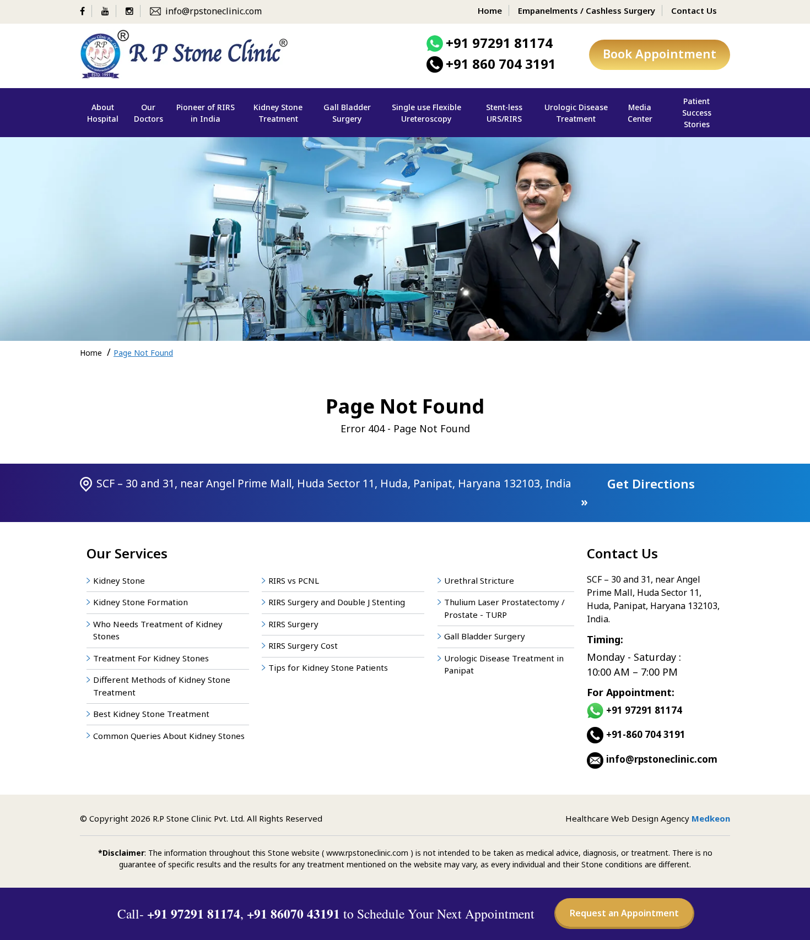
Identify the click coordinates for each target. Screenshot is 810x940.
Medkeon (711, 818)
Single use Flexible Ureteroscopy (426, 113)
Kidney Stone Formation (140, 601)
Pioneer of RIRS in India (205, 113)
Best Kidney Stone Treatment (151, 713)
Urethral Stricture (479, 580)
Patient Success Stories (696, 112)
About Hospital (102, 113)
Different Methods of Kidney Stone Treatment (161, 686)
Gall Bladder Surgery (347, 113)
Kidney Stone (119, 580)
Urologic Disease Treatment (576, 113)
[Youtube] (108, 11)
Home (490, 10)
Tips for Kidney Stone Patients (328, 667)
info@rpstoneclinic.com (213, 11)
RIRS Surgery (293, 623)
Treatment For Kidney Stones (151, 658)
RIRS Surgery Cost (303, 645)
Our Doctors (148, 113)
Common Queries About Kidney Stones (169, 735)
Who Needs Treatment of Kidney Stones (158, 630)
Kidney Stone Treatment (278, 113)
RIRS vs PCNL (293, 580)
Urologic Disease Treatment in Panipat (504, 664)
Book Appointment (659, 53)
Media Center (640, 113)
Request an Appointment (624, 913)
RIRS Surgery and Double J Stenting (336, 601)
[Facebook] (86, 11)
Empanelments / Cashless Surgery (586, 10)
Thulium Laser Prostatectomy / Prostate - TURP (504, 608)
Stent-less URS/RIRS (504, 113)
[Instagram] (133, 11)
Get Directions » (638, 492)
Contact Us (694, 10)
